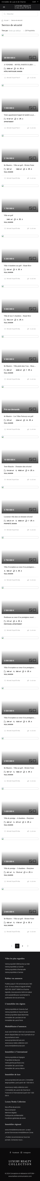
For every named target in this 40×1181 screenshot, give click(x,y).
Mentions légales (11, 1113)
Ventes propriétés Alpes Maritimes (16, 1015)
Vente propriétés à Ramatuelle (15, 969)
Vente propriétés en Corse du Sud (16, 1009)
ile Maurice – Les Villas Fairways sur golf (18, 416)
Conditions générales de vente (15, 1118)
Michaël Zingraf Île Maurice (14, 178)
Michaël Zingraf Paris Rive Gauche (17, 77)
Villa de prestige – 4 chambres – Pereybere (19, 818)
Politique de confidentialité (14, 1115)
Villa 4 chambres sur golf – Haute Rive (17, 266)
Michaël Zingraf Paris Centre (15, 128)
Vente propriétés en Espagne (15, 1057)
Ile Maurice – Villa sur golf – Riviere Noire (19, 165)
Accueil (6, 20)
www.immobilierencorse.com (15, 1046)
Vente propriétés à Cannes (14, 972)
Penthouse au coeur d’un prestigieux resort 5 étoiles (22, 617)
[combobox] (16, 30)
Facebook (15, 1152)
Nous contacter (10, 1110)
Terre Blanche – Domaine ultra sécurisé (18, 466)
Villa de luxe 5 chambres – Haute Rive (17, 316)
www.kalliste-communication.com (20, 1176)
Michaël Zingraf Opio (13, 479)
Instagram (27, 1152)
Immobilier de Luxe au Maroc (15, 1068)
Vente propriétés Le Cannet (14, 967)
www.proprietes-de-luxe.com (15, 1040)
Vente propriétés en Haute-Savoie (16, 1012)
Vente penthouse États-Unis (14, 1063)
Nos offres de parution (12, 1107)
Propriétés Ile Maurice (12, 1060)
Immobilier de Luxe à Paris (14, 1020)
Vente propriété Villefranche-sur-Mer (17, 964)
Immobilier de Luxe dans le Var (15, 1017)
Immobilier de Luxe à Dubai (14, 1065)
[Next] (28, 946)
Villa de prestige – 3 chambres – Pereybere (19, 868)
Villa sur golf (8, 215)
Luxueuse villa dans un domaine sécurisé (18, 517)
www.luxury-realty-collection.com (16, 1043)
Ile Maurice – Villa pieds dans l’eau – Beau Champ (22, 366)
